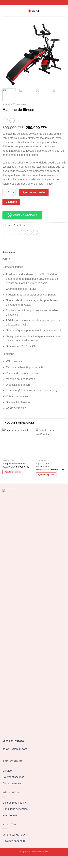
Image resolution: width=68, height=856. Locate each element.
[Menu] (4, 11)
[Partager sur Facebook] (11, 232)
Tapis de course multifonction (44, 465)
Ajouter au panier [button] (13, 472)
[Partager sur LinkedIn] (35, 232)
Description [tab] (8, 252)
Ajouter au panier (33, 192)
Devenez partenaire (14, 841)
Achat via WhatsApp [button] (25, 215)
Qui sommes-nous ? (14, 802)
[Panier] (62, 10)
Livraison (7, 770)
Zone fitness (19, 104)
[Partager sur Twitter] (17, 232)
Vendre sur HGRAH (14, 834)
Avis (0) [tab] (6, 259)
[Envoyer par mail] (23, 232)
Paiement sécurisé (13, 777)
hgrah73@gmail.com (14, 749)
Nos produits (9, 815)
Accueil (6, 104)
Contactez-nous (11, 783)
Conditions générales (15, 809)
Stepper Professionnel (14, 463)
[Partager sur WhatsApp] (5, 232)
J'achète (11, 201)
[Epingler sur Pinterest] (29, 232)
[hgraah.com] (34, 10)
